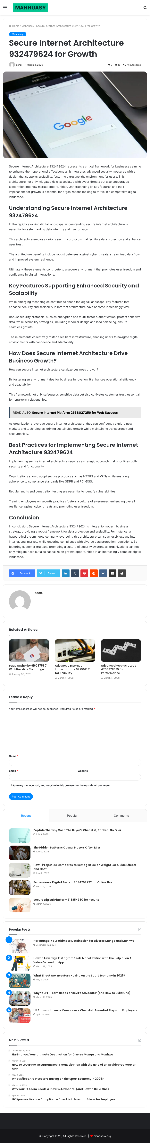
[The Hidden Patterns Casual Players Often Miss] (19, 853)
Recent (26, 815)
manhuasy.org (102, 1136)
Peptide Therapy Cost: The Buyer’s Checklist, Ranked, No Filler (77, 830)
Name (13, 756)
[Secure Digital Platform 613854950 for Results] (19, 905)
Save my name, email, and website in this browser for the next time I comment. (61, 785)
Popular (72, 815)
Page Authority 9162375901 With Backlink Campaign (28, 667)
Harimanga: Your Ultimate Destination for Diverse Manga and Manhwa (84, 941)
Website (83, 770)
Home (15, 25)
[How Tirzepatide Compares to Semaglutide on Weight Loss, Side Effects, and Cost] (19, 870)
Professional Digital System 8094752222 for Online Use (72, 882)
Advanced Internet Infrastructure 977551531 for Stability (72, 669)
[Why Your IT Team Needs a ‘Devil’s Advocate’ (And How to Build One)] (19, 998)
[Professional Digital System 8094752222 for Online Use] (19, 887)
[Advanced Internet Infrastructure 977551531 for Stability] (75, 650)
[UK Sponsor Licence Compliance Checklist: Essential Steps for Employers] (19, 1015)
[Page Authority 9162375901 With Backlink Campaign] (29, 650)
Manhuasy (27, 25)
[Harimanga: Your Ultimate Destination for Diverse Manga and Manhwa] (19, 946)
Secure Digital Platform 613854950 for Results (66, 900)
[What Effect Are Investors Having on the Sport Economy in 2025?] (19, 981)
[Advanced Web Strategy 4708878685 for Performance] (121, 650)
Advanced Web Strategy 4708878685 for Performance (118, 669)
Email (13, 770)
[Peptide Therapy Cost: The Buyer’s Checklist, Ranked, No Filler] (19, 835)
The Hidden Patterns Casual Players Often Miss (67, 847)
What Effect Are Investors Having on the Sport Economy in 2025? (79, 975)
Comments (121, 815)
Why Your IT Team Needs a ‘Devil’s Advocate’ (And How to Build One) (81, 993)
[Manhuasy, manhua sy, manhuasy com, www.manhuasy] (30, 7)
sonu (18, 64)
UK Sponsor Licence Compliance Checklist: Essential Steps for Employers (85, 1010)
